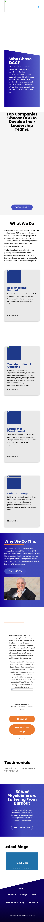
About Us (12, 894)
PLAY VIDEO (15, 571)
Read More (22, 863)
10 (30, 868)
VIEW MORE (22, 207)
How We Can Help (22, 729)
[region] (22, 32)
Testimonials (12, 902)
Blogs (22, 902)
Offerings (23, 894)
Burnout (22, 719)
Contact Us (33, 902)
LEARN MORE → (12, 315)
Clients (33, 894)
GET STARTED (22, 827)
